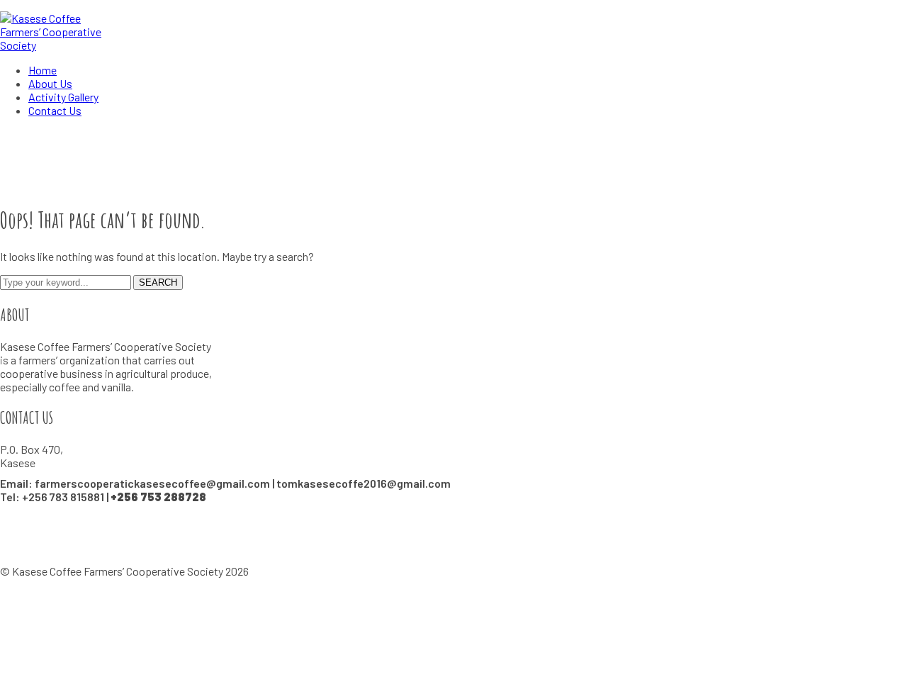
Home (14, 183)
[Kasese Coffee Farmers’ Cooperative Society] (61, 45)
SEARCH (158, 282)
